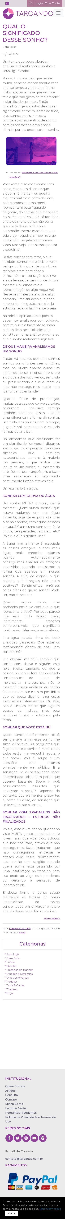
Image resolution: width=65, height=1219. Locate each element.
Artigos (10, 1090)
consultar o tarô (20, 928)
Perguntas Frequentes (21, 1112)
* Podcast (11, 981)
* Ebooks (10, 966)
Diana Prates (52, 918)
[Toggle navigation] (58, 13)
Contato (11, 1099)
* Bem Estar (12, 958)
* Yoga (9, 993)
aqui (22, 932)
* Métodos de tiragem (19, 969)
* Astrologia (12, 954)
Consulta (11, 1095)
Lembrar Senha (16, 1108)
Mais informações (50, 1208)
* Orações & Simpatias (19, 973)
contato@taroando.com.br (24, 1158)
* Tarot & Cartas (14, 985)
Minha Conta (14, 1104)
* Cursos (10, 962)
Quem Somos (15, 1086)
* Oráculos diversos (17, 977)
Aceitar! (11, 1213)
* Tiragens (11, 989)
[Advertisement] (32, 1036)
